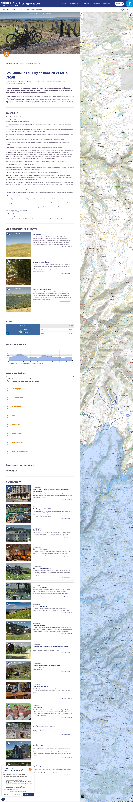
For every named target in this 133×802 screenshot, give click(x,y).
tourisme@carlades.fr (14, 214)
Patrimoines (22, 9)
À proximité (39, 9)
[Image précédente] (2, 33)
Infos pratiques (31, 9)
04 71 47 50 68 (15, 212)
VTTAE (14, 63)
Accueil (9, 63)
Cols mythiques (85, 4)
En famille (63, 4)
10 (25, 616)
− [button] (81, 16)
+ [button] (81, 14)
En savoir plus (106, 4)
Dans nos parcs (96, 4)
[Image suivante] (77, 33)
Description (14, 9)
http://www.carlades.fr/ (20, 210)
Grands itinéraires (73, 4)
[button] (82, 18)
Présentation (6, 9)
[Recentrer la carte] (82, 22)
